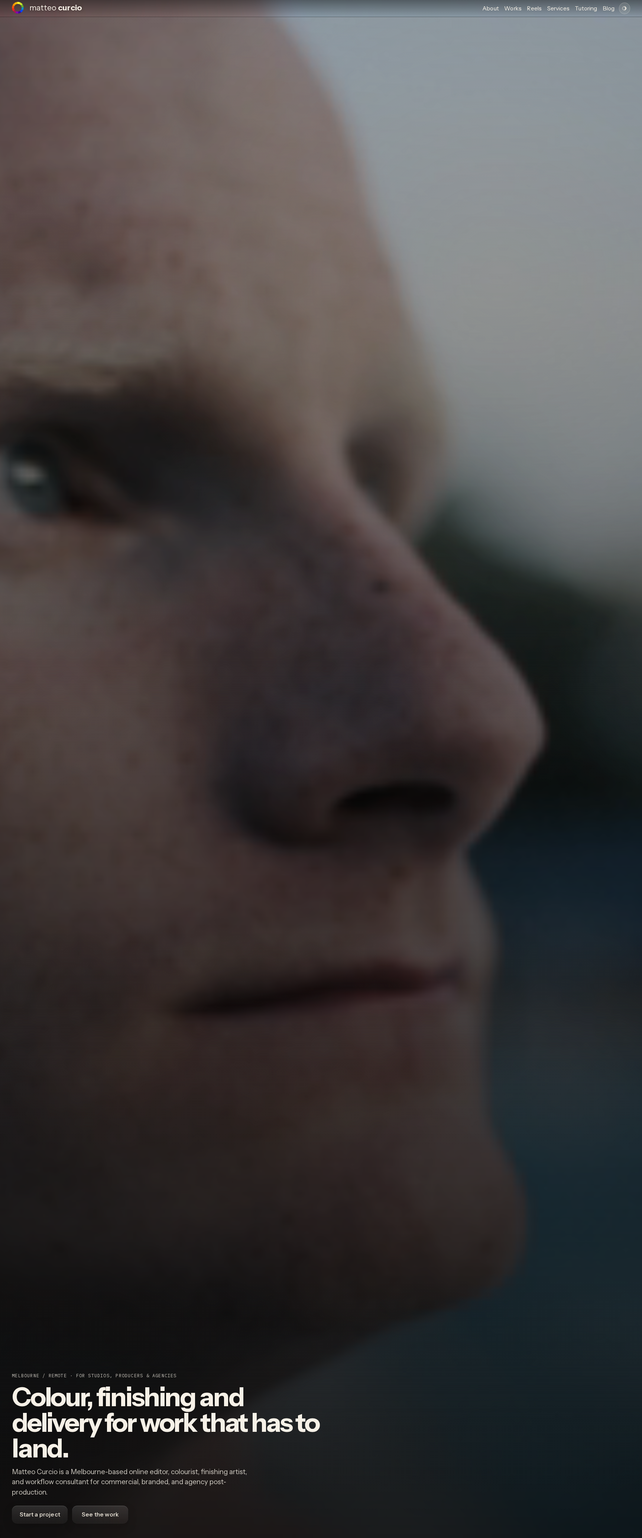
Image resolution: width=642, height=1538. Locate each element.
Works (513, 8)
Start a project (40, 1514)
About (490, 8)
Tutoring (586, 8)
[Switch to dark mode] (624, 8)
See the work (100, 1514)
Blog (609, 8)
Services (558, 8)
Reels (534, 8)
